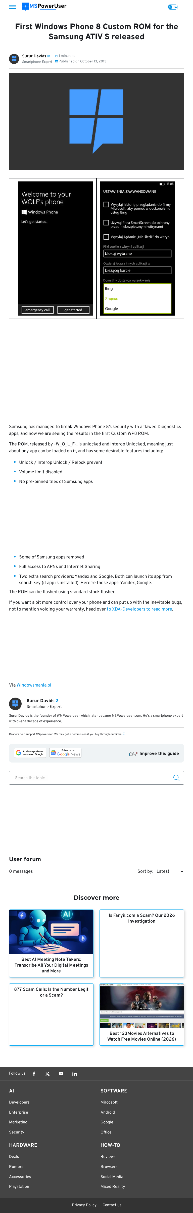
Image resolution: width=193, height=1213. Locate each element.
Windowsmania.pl (34, 685)
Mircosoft (109, 1102)
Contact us (112, 1205)
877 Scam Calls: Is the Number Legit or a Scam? (51, 992)
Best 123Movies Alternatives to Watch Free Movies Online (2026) (141, 1036)
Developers (19, 1102)
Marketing (18, 1122)
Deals (14, 1156)
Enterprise (18, 1112)
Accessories (20, 1177)
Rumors (16, 1166)
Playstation (19, 1186)
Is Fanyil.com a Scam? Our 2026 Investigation (142, 918)
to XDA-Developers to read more (139, 609)
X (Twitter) (47, 1074)
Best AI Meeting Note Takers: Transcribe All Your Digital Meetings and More (51, 965)
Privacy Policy (84, 1205)
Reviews (108, 1156)
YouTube (61, 1074)
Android (108, 1112)
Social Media (112, 1177)
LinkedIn (74, 1074)
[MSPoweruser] (44, 7)
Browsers (109, 1166)
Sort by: (145, 872)
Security (16, 1132)
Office (106, 1132)
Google (107, 1122)
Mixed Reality (113, 1186)
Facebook (34, 1074)
